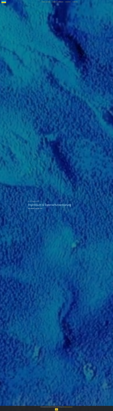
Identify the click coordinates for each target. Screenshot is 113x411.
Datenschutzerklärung (68, 407)
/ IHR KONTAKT (68, 2)
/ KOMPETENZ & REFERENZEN (57, 2)
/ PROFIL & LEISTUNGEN (45, 2)
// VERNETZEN (75, 2)
